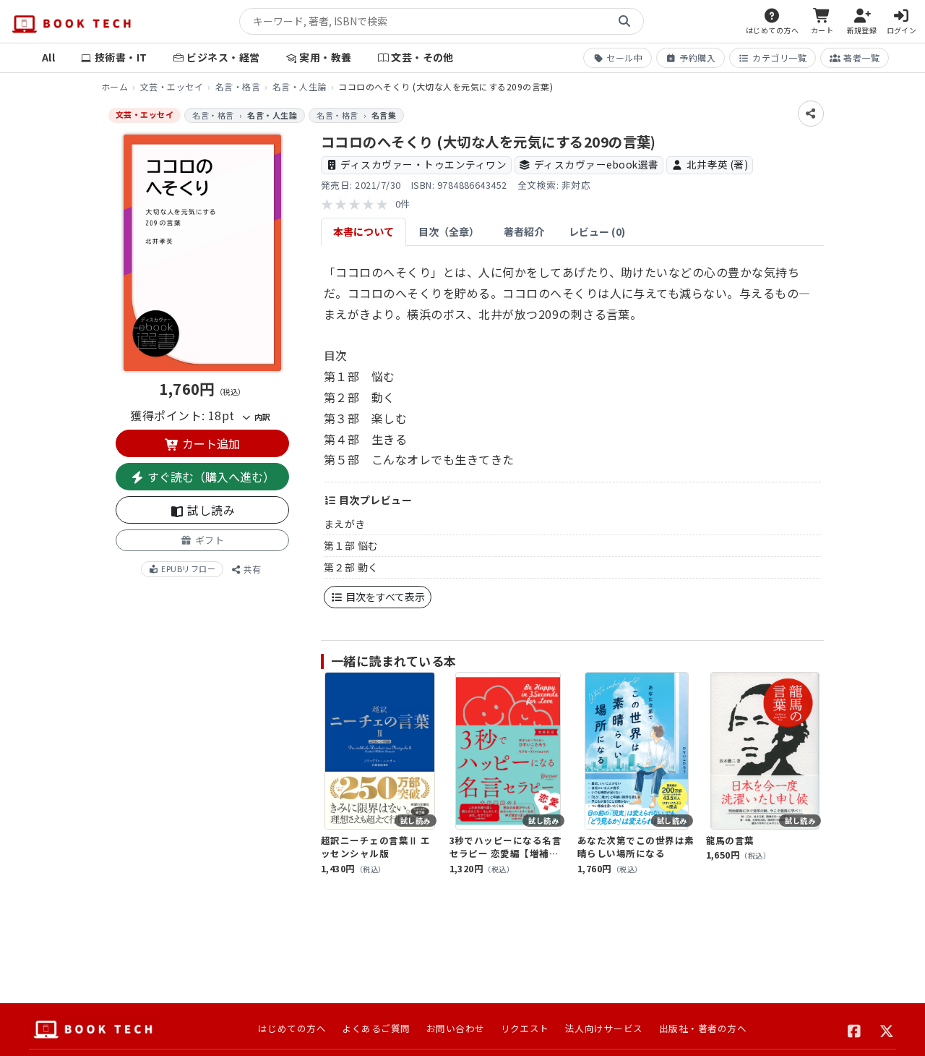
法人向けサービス (604, 1028)
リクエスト (525, 1028)
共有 (251, 568)
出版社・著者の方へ (703, 1028)
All (48, 57)
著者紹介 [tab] (524, 231)
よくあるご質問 (376, 1028)
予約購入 (697, 57)
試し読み (209, 510)
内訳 (260, 416)
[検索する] (624, 21)
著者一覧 (861, 57)
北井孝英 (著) (718, 164)
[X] (887, 1029)
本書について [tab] (363, 231)
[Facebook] (855, 1029)
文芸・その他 (422, 57)
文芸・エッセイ (171, 86)
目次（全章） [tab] (448, 231)
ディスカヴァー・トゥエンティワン (423, 164)
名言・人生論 (299, 86)
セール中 (624, 57)
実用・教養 (325, 57)
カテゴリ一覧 (779, 57)
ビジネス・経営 (222, 57)
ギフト (208, 540)
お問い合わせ (455, 1028)
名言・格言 (237, 86)
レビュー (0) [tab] (597, 231)
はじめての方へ (292, 1028)
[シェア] (811, 114)
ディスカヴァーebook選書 (596, 164)
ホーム (114, 86)
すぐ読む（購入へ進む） (210, 476)
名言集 (383, 115)
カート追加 (209, 443)
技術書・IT (121, 57)
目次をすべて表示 (384, 596)
